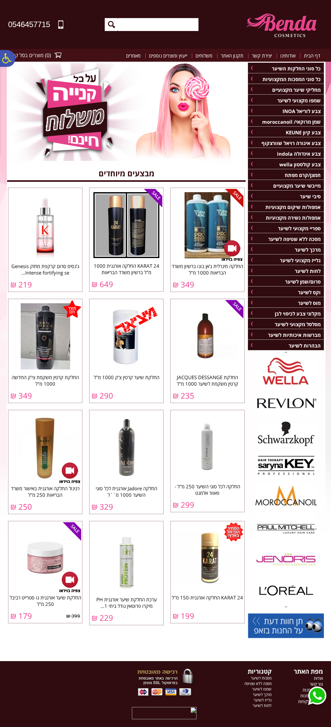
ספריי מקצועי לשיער (299, 228)
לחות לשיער (308, 271)
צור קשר (316, 684)
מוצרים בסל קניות (25, 55)
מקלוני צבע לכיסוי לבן (298, 313)
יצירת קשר (262, 55)
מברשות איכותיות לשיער (294, 335)
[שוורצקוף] (286, 446)
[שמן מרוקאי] (286, 509)
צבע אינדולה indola (299, 154)
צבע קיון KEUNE (303, 132)
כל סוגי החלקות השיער (296, 68)
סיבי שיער (310, 196)
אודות (318, 678)
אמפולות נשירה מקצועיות (293, 217)
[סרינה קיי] (286, 477)
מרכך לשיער (308, 249)
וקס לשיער (309, 292)
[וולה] (286, 383)
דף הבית (312, 55)
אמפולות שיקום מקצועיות (293, 207)
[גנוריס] (286, 571)
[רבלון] (286, 415)
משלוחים (204, 55)
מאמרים (133, 55)
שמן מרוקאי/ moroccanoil (291, 122)
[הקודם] (285, 607)
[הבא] (285, 351)
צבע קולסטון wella (300, 164)
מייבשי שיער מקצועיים (297, 185)
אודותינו (287, 55)
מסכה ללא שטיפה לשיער (294, 239)
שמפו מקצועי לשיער (299, 100)
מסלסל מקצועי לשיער (298, 324)
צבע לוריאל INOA (302, 111)
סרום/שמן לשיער (303, 281)
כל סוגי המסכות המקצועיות (291, 79)
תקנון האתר (232, 55)
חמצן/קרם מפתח (303, 175)
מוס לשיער (309, 303)
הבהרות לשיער (305, 345)
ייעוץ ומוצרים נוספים (168, 55)
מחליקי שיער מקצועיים (296, 90)
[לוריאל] (286, 603)
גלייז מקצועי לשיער (300, 260)
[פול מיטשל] (286, 540)
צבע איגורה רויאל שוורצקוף (291, 143)
